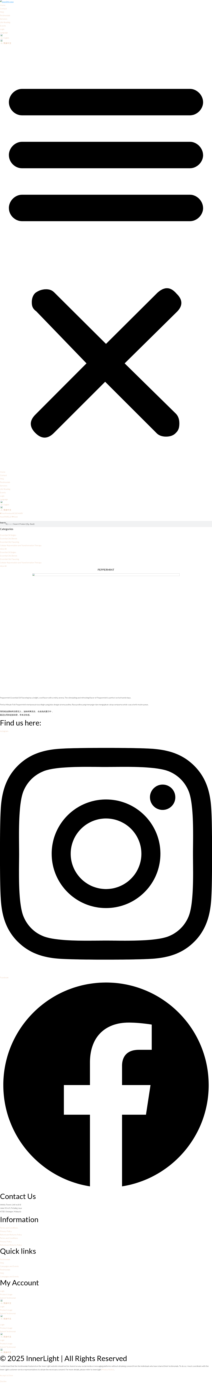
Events (3, 26)
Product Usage (6, 1294)
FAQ (2, 12)
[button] (106, 257)
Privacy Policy (6, 1231)
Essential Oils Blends (8, 538)
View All (3, 549)
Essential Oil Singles (8, 535)
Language (4, 32)
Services (3, 19)
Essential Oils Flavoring (9, 542)
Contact (3, 8)
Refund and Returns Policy (11, 1234)
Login (2, 29)
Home (2, 5)
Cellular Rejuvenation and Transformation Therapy (20, 545)
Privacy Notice (108, 1369)
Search (3, 522)
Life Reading (5, 22)
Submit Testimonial (8, 1298)
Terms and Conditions (9, 1228)
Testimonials (5, 15)
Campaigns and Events (9, 1266)
